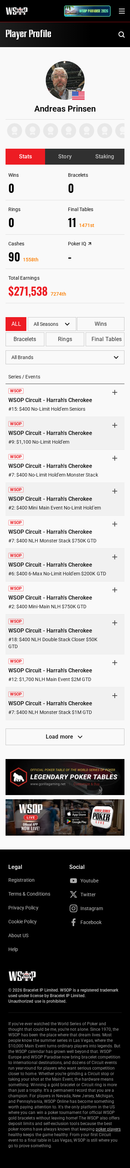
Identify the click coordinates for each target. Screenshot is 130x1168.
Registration (21, 880)
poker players (108, 1129)
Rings (65, 339)
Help (13, 949)
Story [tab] (64, 156)
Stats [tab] (25, 156)
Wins (101, 324)
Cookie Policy (22, 921)
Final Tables (106, 339)
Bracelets (25, 339)
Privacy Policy (23, 907)
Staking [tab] (104, 156)
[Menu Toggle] (121, 11)
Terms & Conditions (29, 894)
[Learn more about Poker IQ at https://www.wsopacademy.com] (89, 243)
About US (18, 935)
